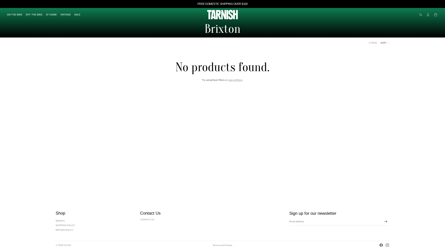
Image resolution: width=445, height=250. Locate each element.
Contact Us (147, 219)
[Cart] (435, 15)
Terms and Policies (222, 245)
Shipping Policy (65, 225)
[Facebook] (381, 245)
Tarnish (67, 245)
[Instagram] (387, 245)
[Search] (420, 15)
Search (60, 220)
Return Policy (65, 230)
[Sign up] (385, 221)
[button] (385, 43)
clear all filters (235, 80)
